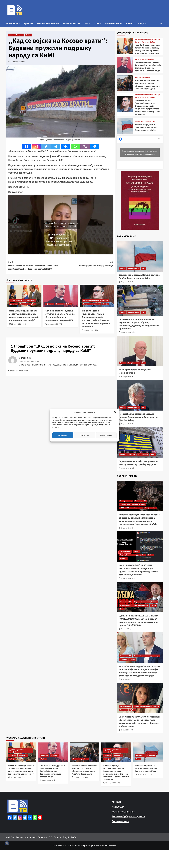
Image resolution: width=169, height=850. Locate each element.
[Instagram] (36, 146)
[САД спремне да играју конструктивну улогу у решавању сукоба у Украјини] (140, 442)
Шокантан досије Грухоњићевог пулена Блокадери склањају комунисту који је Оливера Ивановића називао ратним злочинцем (96, 318)
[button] (115, 412)
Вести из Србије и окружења (128, 816)
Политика (23, 304)
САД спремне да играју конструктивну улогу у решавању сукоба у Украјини (138, 463)
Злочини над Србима (47, 23)
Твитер (19, 837)
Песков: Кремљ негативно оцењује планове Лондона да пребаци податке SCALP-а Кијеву (138, 417)
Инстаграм (30, 837)
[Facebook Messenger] (94, 146)
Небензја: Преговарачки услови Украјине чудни (135, 371)
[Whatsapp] (75, 146)
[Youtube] (40, 817)
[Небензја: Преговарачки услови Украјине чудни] (140, 351)
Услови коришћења (123, 811)
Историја (59, 304)
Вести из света (120, 821)
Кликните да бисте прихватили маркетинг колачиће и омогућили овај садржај (60, 224)
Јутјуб (66, 837)
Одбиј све (84, 435)
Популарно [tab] (141, 32)
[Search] (161, 23)
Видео (136, 551)
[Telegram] (55, 146)
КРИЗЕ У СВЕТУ (70, 23)
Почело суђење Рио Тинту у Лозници (95, 264)
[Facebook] (26, 146)
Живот (129, 23)
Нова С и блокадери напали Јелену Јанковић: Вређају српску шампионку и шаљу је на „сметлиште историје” (24, 315)
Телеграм (42, 837)
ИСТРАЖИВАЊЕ (125, 508)
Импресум (118, 806)
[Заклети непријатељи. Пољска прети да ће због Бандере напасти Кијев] (125, 125)
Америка (123, 454)
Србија (27, 23)
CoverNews (97, 845)
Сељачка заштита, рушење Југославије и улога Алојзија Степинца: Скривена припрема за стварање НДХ (60, 315)
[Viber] (85, 146)
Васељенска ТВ (140, 501)
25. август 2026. (126, 332)
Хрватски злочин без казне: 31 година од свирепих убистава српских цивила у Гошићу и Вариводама (147, 84)
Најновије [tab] (125, 32)
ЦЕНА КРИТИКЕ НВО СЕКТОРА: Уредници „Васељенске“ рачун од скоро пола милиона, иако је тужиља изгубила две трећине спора (139, 721)
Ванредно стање (126, 501)
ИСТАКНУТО (12, 23)
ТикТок (74, 837)
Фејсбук (10, 837)
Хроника (123, 558)
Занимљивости (112, 23)
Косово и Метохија (16, 35)
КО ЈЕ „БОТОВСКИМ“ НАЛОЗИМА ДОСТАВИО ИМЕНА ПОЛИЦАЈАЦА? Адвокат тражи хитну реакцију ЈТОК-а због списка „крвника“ (138, 570)
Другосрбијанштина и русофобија (22, 300)
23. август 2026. (126, 528)
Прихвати (62, 435)
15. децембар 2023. (18, 62)
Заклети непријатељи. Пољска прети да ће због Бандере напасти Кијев (146, 127)
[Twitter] (46, 146)
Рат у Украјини (146, 122)
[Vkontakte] (65, 146)
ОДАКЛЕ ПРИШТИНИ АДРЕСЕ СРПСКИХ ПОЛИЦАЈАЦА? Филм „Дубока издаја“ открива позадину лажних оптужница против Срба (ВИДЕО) (138, 620)
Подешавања (106, 435)
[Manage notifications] (7, 843)
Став (97, 23)
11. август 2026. (126, 578)
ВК (50, 837)
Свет (86, 23)
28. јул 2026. (125, 730)
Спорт (141, 23)
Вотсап (57, 837)
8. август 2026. (126, 679)
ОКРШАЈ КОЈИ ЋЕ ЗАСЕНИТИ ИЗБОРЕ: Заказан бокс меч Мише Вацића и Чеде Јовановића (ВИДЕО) (33, 265)
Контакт (116, 801)
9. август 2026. (126, 629)
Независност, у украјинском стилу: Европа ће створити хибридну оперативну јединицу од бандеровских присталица (139, 324)
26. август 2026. (16, 324)
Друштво (13, 304)
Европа (137, 122)
